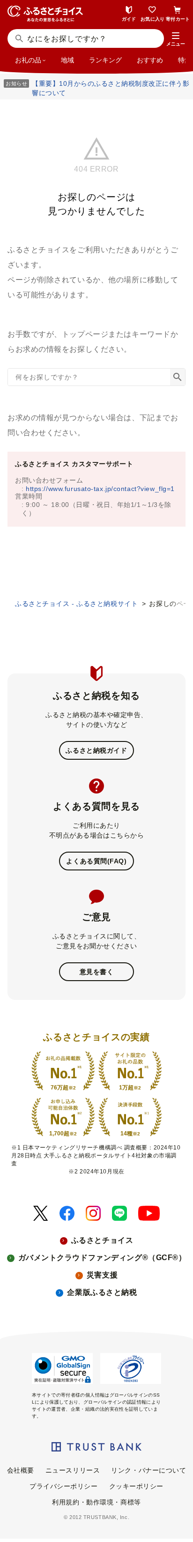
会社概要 (20, 1470)
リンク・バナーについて (148, 1470)
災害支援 (102, 1275)
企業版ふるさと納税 (102, 1292)
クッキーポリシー (136, 1486)
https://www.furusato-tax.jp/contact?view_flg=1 (100, 488)
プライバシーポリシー (64, 1486)
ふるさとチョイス (102, 1240)
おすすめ (150, 60)
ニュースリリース (72, 1470)
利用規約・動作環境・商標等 (96, 1502)
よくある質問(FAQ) (96, 861)
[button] (175, 39)
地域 (67, 60)
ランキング (105, 60)
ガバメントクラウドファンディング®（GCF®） (102, 1258)
